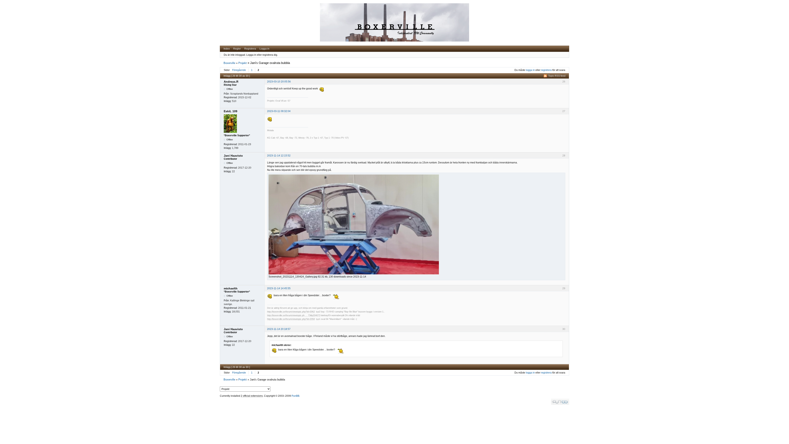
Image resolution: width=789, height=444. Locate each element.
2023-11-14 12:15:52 (279, 155)
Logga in (264, 48)
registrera (546, 70)
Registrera (250, 48)
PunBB (295, 395)
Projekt (242, 63)
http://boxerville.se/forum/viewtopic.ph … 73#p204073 (293, 315)
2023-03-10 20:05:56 (279, 81)
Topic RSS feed (556, 75)
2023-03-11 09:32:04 (279, 111)
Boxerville (229, 63)
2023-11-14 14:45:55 (279, 288)
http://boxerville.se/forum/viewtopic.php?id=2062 (291, 311)
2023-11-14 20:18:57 (279, 329)
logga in (530, 70)
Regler (237, 48)
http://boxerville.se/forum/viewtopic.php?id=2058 (291, 319)
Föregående (239, 70)
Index (227, 48)
